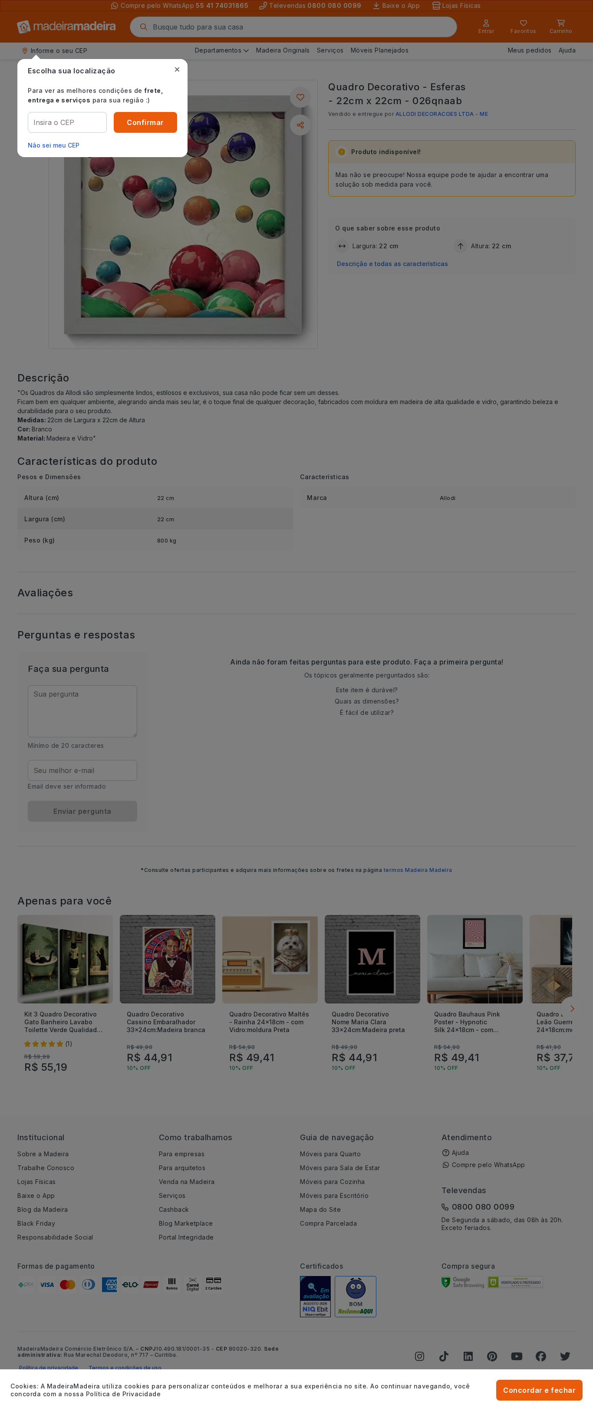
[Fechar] (177, 69)
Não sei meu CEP (53, 145)
